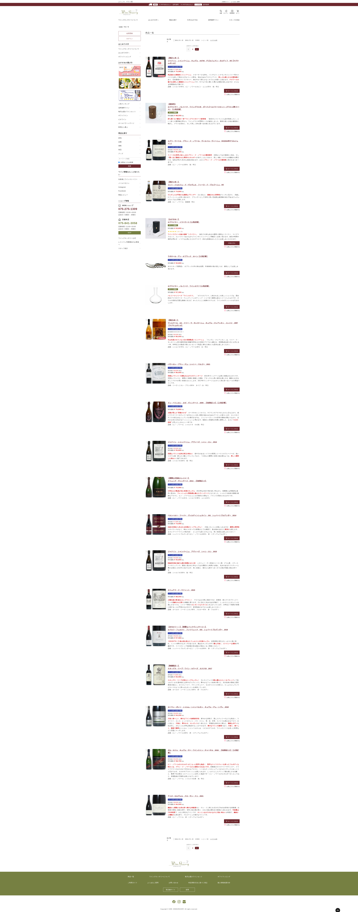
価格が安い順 (179, 40)
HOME (121, 27)
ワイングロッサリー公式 (127, 238)
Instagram (122, 187)
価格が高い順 (189, 40)
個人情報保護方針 (224, 882)
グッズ (120, 153)
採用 (187, 889)
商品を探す (173, 20)
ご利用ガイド (225, 1)
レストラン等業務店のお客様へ (128, 243)
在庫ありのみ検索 (127, 162)
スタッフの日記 (234, 20)
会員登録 (129, 33)
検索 (129, 166)
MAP (129, 233)
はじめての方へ (153, 20)
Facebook (122, 191)
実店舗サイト (170, 889)
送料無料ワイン (213, 20)
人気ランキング (123, 104)
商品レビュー (123, 195)
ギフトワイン (123, 115)
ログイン (129, 38)
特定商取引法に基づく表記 (197, 882)
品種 (120, 142)
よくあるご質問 (235, 1)
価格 (120, 145)
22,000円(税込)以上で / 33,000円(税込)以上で (181, 4)
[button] (197, 49)
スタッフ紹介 (123, 248)
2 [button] (192, 49)
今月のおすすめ (192, 20)
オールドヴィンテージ (126, 123)
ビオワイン (122, 119)
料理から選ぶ (123, 127)
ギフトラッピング (124, 56)
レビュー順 (204, 40)
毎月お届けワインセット (127, 111)
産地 (120, 138)
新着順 (197, 40)
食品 (120, 149)
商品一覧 (131, 876)
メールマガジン (123, 183)
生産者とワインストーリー (127, 179)
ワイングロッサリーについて (128, 20)
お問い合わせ (173, 882)
